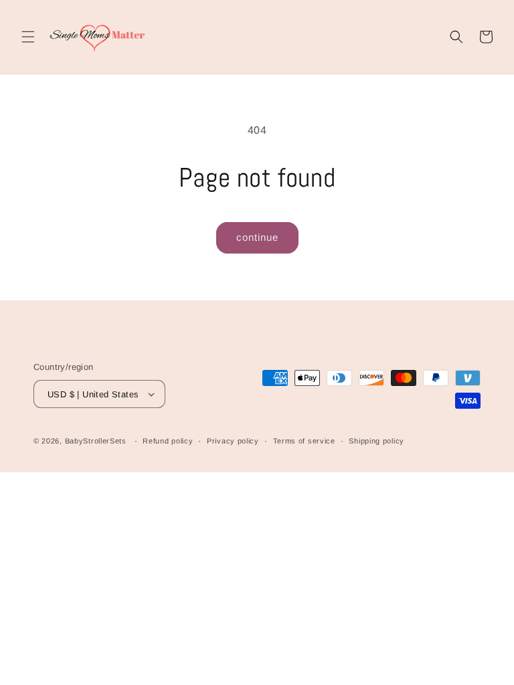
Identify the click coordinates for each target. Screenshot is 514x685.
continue (257, 237)
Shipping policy (376, 441)
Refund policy (168, 441)
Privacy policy (233, 441)
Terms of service (304, 441)
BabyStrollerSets (95, 441)
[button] (28, 37)
